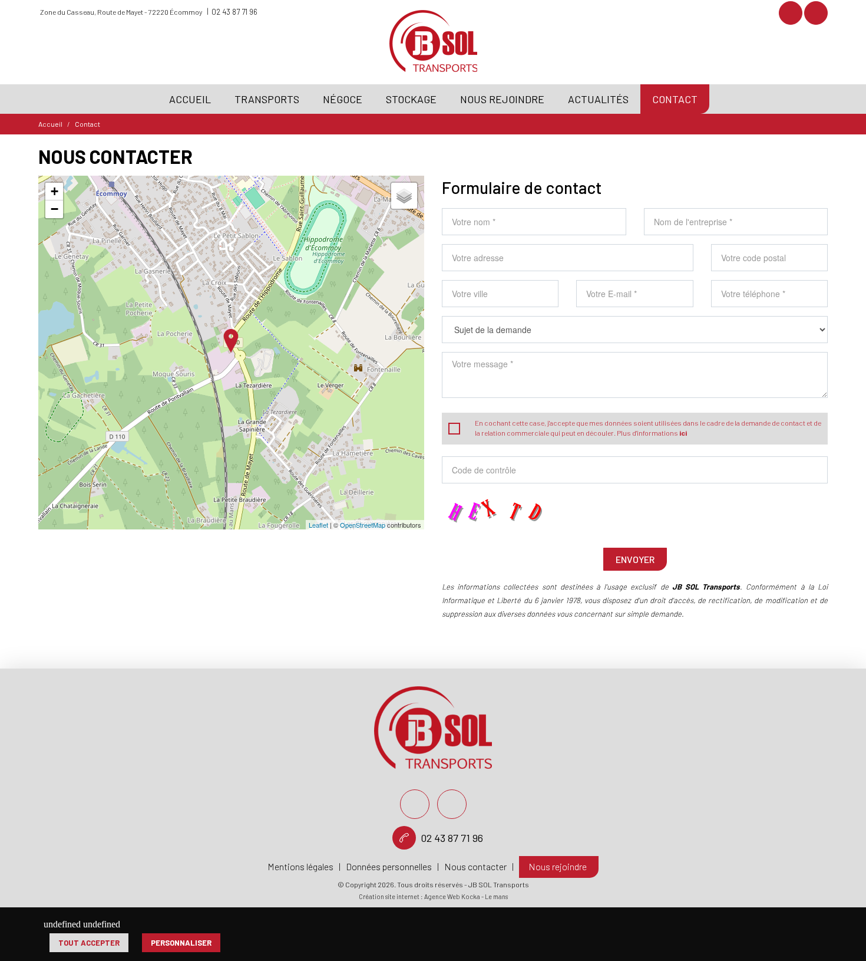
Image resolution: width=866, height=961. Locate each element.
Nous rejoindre (502, 99)
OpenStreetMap (362, 524)
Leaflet (318, 524)
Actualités (598, 99)
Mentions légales (300, 866)
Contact (675, 99)
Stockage (411, 99)
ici (683, 433)
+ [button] (54, 191)
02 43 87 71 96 (234, 12)
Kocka (470, 896)
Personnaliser (181, 942)
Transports (266, 99)
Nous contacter (475, 866)
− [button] (54, 209)
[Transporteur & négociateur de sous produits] (433, 54)
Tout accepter (89, 942)
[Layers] (404, 196)
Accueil (190, 99)
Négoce (342, 99)
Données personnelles (389, 866)
